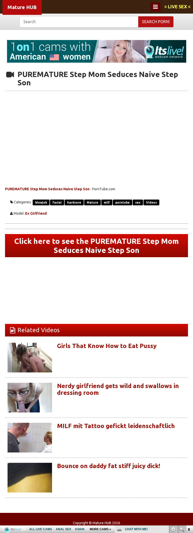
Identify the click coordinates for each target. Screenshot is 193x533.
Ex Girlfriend (36, 213)
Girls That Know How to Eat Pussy (107, 345)
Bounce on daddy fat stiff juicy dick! (108, 466)
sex (137, 202)
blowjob (41, 202)
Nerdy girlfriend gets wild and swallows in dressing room (118, 389)
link (188, 454)
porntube (122, 202)
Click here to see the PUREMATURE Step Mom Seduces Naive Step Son (96, 245)
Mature (92, 202)
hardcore (74, 202)
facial (57, 202)
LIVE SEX (177, 6)
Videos (151, 202)
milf (107, 202)
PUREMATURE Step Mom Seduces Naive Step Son (47, 189)
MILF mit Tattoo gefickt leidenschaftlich (116, 426)
